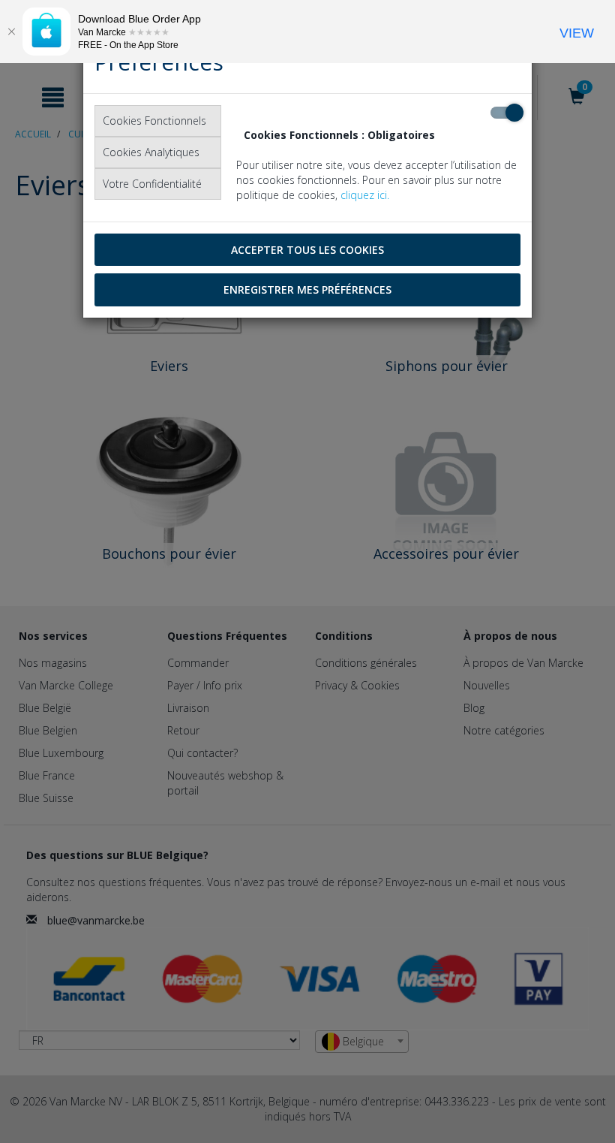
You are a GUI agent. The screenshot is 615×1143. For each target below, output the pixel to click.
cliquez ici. (364, 195)
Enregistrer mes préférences (308, 289)
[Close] (11, 31)
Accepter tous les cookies (307, 250)
